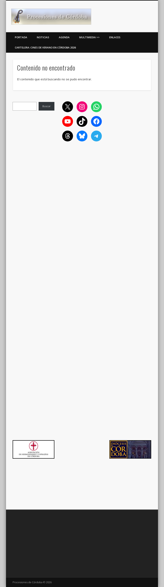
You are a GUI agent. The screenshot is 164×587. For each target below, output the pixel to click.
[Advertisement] (130, 121)
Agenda (64, 37)
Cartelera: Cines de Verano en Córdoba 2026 (45, 47)
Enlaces (114, 37)
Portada (21, 37)
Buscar (46, 106)
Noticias (43, 37)
